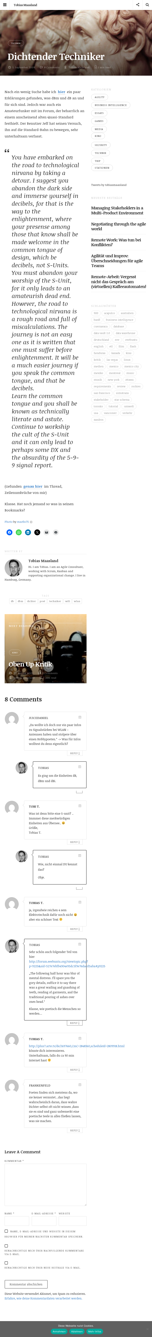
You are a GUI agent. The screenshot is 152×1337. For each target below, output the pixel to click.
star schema (121, 399)
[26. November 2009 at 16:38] (80, 1084)
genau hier (32, 486)
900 (96, 313)
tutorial (113, 406)
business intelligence (119, 319)
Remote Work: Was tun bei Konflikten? (116, 242)
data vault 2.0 (102, 333)
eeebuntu (131, 339)
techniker (55, 601)
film (121, 346)
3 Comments (50, 673)
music (130, 373)
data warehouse (125, 333)
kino (128, 353)
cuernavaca (101, 326)
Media (99, 129)
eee (117, 339)
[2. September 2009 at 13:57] (80, 805)
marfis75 (23, 521)
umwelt (129, 406)
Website (64, 1213)
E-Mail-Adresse (44, 1213)
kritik (97, 359)
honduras (99, 353)
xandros (98, 419)
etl (111, 346)
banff (97, 319)
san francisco (102, 393)
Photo (9, 521)
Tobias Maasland (25, 5)
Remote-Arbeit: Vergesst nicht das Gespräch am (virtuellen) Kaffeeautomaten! (118, 281)
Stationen (102, 167)
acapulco (109, 313)
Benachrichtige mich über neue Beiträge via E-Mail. (43, 1267)
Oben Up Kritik (30, 663)
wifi (67, 601)
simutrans (122, 393)
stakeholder (101, 399)
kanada (115, 353)
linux (127, 359)
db (12, 601)
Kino (15, 652)
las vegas (112, 359)
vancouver (110, 413)
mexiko (98, 373)
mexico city (131, 366)
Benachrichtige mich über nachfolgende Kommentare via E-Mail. (44, 1252)
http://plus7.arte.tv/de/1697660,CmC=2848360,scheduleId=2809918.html (77, 1046)
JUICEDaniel (38, 718)
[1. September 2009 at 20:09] (80, 717)
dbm (20, 601)
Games (99, 121)
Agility (100, 97)
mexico (113, 366)
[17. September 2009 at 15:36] (80, 1038)
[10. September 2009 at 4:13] (80, 944)
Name (9, 1213)
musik (98, 379)
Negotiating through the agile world (118, 226)
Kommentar (14, 1160)
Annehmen (59, 1331)
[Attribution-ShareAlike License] (31, 521)
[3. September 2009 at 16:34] (80, 766)
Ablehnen (77, 1331)
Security (101, 145)
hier (61, 91)
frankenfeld (39, 1085)
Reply (74, 753)
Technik (16, 43)
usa (96, 413)
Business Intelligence (111, 105)
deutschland (101, 339)
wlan (77, 601)
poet (42, 601)
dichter (31, 601)
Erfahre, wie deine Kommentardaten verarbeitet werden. (43, 1298)
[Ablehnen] (147, 1329)
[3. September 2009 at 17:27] (80, 902)
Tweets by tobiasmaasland (109, 185)
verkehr (127, 413)
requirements (102, 386)
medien (98, 366)
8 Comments (52, 67)
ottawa (129, 379)
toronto (98, 406)
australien (127, 313)
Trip (97, 161)
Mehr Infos (94, 1331)
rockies (136, 386)
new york (113, 379)
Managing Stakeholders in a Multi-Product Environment (117, 210)
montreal (114, 373)
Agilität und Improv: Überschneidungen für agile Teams (117, 260)
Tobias (43, 768)
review (121, 386)
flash (133, 346)
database (118, 326)
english (98, 346)
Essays (99, 113)
